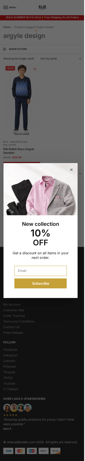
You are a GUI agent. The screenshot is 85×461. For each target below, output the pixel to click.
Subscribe (40, 283)
